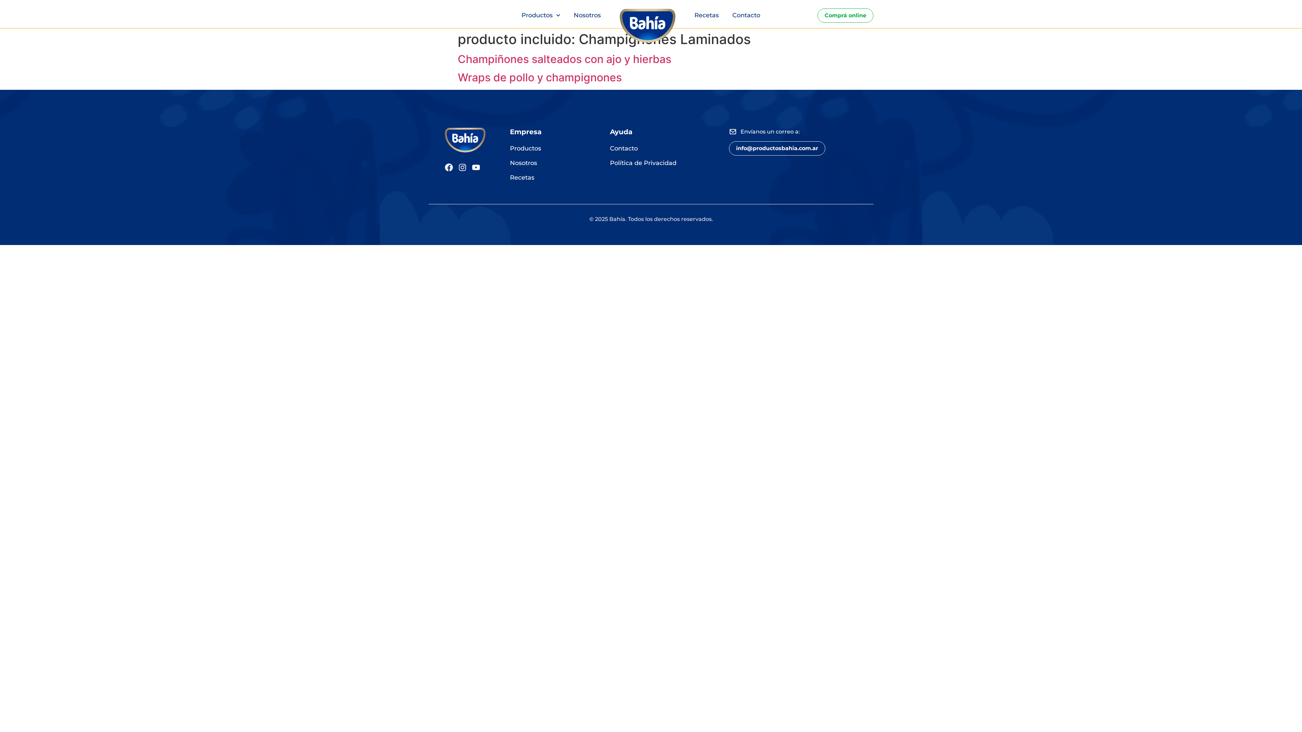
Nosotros (587, 15)
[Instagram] (462, 167)
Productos (537, 15)
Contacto (746, 15)
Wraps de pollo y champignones (540, 77)
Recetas (706, 15)
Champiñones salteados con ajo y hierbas (564, 59)
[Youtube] (476, 167)
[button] (777, 148)
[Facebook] (449, 167)
